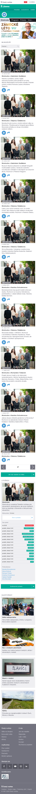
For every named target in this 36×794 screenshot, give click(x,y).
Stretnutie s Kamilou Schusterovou (14, 287)
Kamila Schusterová (8, 569)
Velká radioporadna (9, 617)
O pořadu (5, 480)
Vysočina (30, 559)
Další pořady (7, 595)
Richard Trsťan (7, 573)
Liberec (31, 542)
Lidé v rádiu (22, 737)
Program (16, 9)
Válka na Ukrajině (7, 731)
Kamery (33, 9)
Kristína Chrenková (8, 575)
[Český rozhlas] (6, 2)
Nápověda (22, 734)
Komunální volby (7, 734)
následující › (32, 467)
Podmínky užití (21, 789)
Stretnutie (6, 502)
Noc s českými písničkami (11, 648)
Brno (31, 531)
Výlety (4, 711)
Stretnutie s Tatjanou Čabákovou (14, 121)
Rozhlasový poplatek (25, 745)
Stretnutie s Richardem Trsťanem (14, 373)
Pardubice (30, 550)
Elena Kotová (6, 571)
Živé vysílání (5, 748)
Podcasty (5, 753)
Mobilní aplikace (7, 756)
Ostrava (30, 547)
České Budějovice (27, 533)
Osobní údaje (12, 789)
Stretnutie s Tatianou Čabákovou (14, 206)
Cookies (3, 789)
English (30, 789)
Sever (31, 556)
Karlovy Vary (29, 539)
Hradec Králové (28, 536)
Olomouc (30, 545)
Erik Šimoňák (6, 579)
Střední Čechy (28, 528)
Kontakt (21, 742)
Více (30, 20)
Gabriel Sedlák (7, 577)
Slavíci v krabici (8, 678)
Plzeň (31, 553)
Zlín (32, 561)
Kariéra (21, 739)
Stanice (4, 737)
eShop (4, 739)
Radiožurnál (29, 525)
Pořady (23, 20)
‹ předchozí (3, 467)
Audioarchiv (25, 9)
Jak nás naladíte (24, 731)
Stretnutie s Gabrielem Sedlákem (14, 76)
